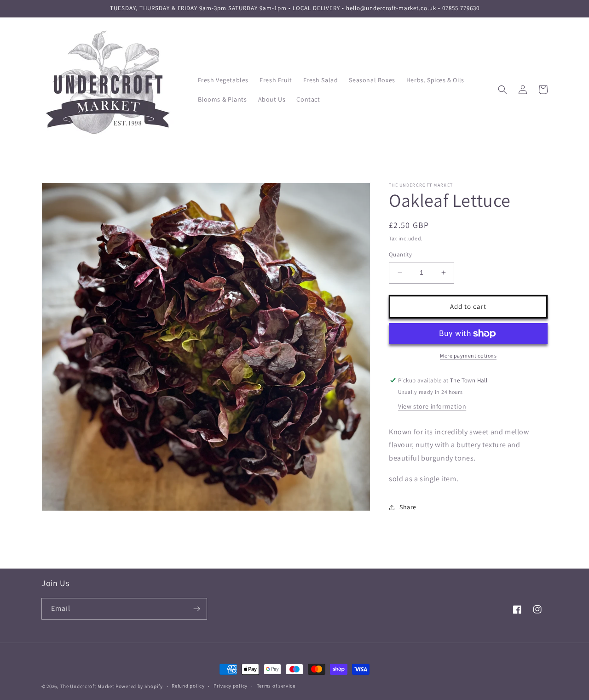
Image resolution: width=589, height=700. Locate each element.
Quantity (400, 254)
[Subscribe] (196, 609)
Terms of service (276, 686)
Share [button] (407, 507)
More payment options (468, 355)
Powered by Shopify (139, 686)
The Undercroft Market (87, 686)
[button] (502, 90)
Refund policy (188, 686)
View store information (432, 406)
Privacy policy (231, 686)
